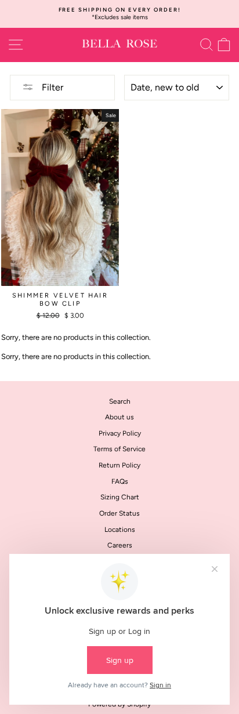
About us (119, 417)
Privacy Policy (120, 433)
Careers (119, 545)
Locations (119, 529)
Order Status (119, 513)
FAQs (119, 481)
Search (120, 401)
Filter (51, 87)
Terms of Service (119, 449)
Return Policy (119, 465)
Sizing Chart (119, 497)
